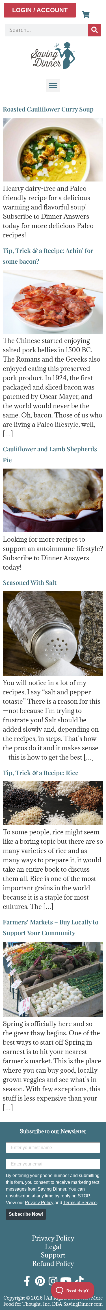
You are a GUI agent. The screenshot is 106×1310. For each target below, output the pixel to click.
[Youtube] (66, 1281)
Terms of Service (80, 1202)
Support (53, 1255)
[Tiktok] (79, 1281)
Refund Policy (53, 1263)
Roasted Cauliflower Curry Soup (48, 109)
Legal (53, 1246)
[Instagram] (53, 1281)
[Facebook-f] (27, 1281)
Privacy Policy (39, 1202)
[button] (53, 85)
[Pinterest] (40, 1281)
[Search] (94, 30)
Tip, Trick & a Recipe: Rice (40, 772)
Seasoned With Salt (30, 582)
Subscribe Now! (26, 1214)
